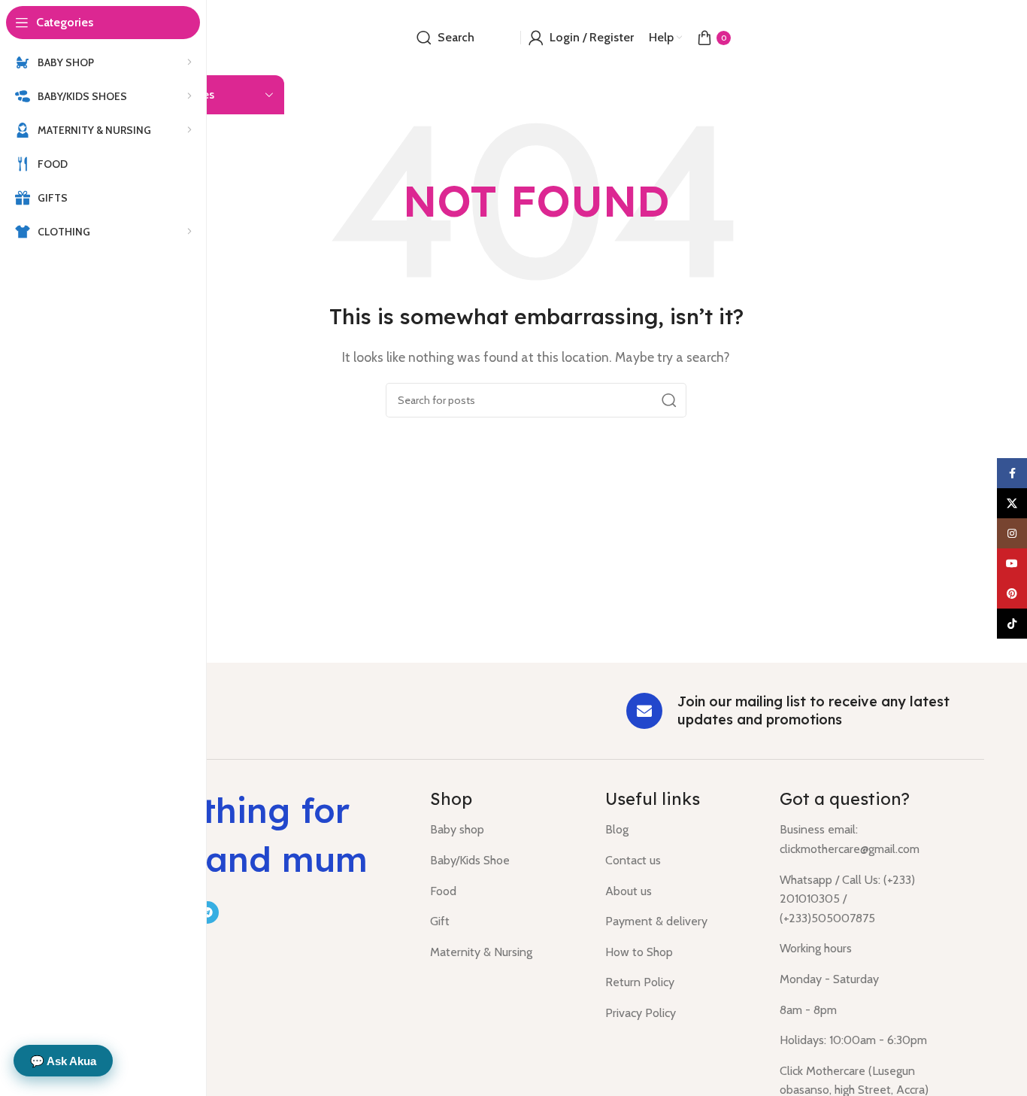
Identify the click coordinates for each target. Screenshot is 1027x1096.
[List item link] (506, 829)
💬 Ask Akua (63, 1061)
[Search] (669, 400)
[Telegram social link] (207, 912)
